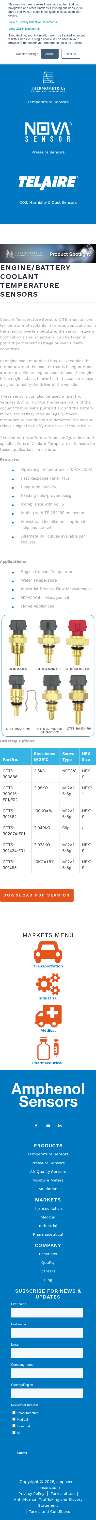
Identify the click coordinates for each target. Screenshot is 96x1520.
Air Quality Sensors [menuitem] (48, 1171)
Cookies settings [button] (27, 53)
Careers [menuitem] (48, 1271)
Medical (48, 1030)
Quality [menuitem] (48, 1262)
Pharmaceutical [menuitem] (48, 1234)
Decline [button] (71, 53)
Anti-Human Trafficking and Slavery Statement (48, 1502)
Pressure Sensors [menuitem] (48, 1163)
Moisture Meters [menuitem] (48, 1180)
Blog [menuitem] (48, 1280)
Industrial (48, 998)
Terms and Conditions (49, 1511)
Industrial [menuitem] (48, 1225)
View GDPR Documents (24, 28)
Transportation (48, 966)
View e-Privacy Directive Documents (32, 22)
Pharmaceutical (48, 1063)
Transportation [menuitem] (48, 1208)
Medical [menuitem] (48, 1217)
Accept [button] (49, 53)
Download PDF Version (36, 895)
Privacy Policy (31, 1493)
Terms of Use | (64, 1493)
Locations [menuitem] (48, 1253)
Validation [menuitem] (48, 1188)
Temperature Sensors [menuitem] (48, 1154)
